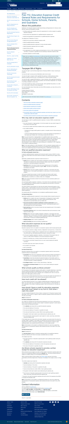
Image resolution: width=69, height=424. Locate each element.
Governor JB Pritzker (51, 421)
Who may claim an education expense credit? (33, 102)
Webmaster (9, 414)
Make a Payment (21, 8)
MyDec (22, 409)
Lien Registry (23, 413)
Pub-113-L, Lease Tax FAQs (12, 55)
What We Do (9, 413)
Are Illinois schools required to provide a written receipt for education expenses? (41, 115)
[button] (26, 394)
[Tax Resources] (43, 8)
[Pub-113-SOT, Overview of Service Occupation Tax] (19, 96)
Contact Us (15, 8)
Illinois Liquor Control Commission (40, 409)
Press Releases (10, 407)
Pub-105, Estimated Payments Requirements (13, 33)
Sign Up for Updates (50, 3)
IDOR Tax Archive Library (39, 403)
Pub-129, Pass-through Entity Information (12, 82)
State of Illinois (37, 405)
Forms (35, 8)
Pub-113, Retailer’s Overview (11, 52)
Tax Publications (11, 13)
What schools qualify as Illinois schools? (32, 108)
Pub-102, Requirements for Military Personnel (12, 25)
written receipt (44, 356)
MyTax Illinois (23, 407)
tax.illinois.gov (37, 56)
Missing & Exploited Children (18, 421)
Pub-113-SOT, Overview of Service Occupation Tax (12, 96)
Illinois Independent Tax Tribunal (40, 411)
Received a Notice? (28, 8)
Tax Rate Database (24, 414)
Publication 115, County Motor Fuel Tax (12, 59)
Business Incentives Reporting (26, 411)
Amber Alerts (27, 421)
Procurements (9, 411)
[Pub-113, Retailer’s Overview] (19, 52)
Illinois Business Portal (38, 407)
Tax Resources (39, 8)
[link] (50, 402)
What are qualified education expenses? (32, 104)
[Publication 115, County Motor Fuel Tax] (19, 59)
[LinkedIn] (55, 402)
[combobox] (58, 3)
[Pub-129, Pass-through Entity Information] (19, 81)
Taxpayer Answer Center (25, 403)
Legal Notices (9, 409)
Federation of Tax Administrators (40, 413)
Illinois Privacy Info (33, 421)
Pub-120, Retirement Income (13, 66)
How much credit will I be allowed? (31, 110)
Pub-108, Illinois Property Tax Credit (13, 37)
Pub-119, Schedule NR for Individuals (12, 63)
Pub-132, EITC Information (12, 92)
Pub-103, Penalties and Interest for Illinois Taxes (12, 29)
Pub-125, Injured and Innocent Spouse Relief (13, 78)
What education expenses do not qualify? (32, 106)
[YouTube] (54, 405)
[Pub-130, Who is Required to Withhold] (19, 85)
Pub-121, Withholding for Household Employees (12, 70)
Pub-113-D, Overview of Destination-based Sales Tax (13, 17)
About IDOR (9, 8)
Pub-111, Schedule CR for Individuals (12, 45)
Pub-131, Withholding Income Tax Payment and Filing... (13, 89)
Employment (42, 3)
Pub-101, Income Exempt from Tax (13, 21)
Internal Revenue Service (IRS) (40, 414)
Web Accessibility (10, 421)
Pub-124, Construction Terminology (11, 74)
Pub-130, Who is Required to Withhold (12, 85)
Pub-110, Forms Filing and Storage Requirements (12, 41)
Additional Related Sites (38, 416)
